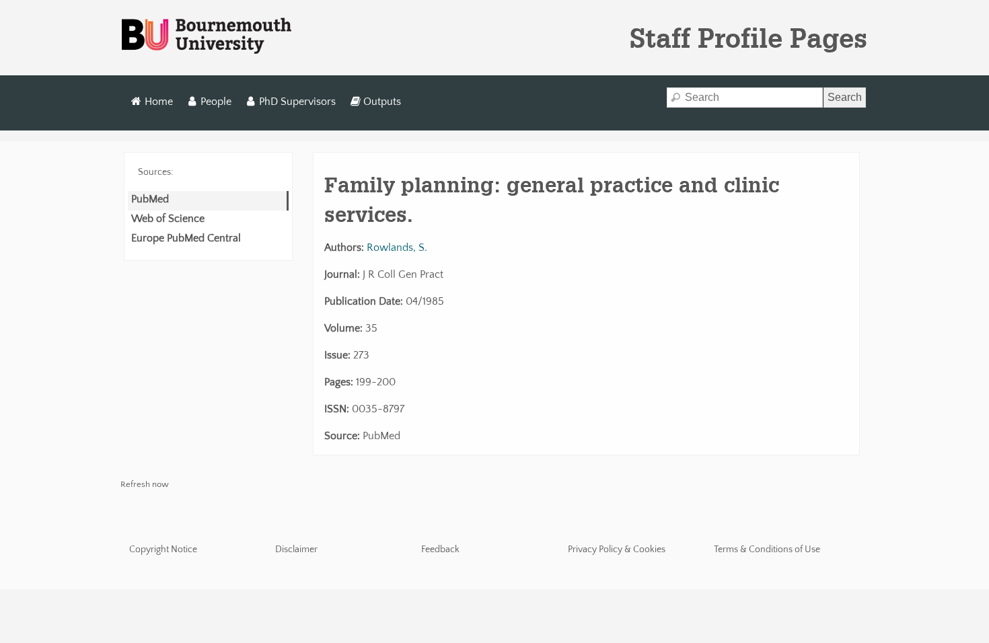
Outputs (382, 102)
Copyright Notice (163, 549)
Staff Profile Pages (748, 38)
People (215, 102)
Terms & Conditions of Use (767, 549)
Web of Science (168, 219)
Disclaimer (296, 549)
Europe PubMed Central (186, 238)
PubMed (150, 199)
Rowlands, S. (397, 247)
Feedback (440, 549)
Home (159, 102)
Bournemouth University (206, 36)
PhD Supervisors (297, 102)
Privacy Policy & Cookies (616, 549)
